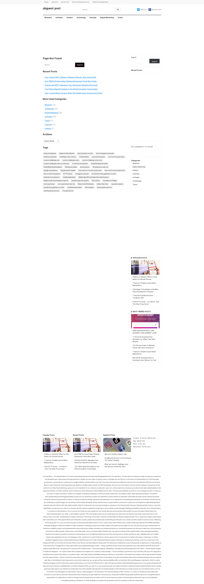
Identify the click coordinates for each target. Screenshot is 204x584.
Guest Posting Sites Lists (80, 2)
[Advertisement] (102, 37)
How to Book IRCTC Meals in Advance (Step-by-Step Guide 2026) (70, 77)
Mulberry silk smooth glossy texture (56, 180)
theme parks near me (104, 187)
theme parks (89, 187)
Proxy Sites (96, 180)
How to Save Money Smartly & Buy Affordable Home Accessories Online (73, 93)
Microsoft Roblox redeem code (116, 454)
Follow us (143, 9)
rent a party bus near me (66, 184)
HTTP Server (67, 174)
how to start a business (52, 174)
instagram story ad (82, 174)
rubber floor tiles (102, 184)
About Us (55, 2)
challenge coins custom (68, 157)
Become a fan (156, 9)
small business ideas (74, 187)
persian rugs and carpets (80, 180)
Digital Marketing (107, 18)
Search (133, 57)
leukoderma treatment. (52, 177)
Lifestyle (92, 18)
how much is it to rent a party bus (90, 170)
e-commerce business (80, 163)
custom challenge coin (51, 160)
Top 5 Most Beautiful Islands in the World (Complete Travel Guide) (71, 89)
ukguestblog (139, 580)
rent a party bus (49, 184)
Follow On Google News (100, 2)
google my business (50, 170)
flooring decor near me (100, 167)
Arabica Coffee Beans (66, 153)
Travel (120, 18)
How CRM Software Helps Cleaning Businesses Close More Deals (71, 81)
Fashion (70, 18)
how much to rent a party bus (115, 170)
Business (48, 18)
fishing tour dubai (71, 167)
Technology (81, 18)
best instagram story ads (105, 153)
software (59, 18)
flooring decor (84, 167)
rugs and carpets (117, 184)
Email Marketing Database (53, 167)
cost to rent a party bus (116, 157)
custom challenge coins (71, 160)
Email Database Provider (99, 163)
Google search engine (68, 170)
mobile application (69, 177)
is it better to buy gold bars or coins (104, 174)
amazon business (50, 153)
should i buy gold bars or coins (54, 187)
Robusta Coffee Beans (86, 184)
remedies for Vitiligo (110, 180)
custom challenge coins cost (92, 160)
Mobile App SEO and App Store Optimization (94, 177)
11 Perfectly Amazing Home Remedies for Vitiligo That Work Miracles (144, 339)
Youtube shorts (67, 191)
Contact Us (65, 2)
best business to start (85, 153)
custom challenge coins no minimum (56, 163)
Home (46, 2)
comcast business (98, 157)
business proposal (50, 157)
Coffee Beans (84, 157)
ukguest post (52, 8)
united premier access (51, 191)
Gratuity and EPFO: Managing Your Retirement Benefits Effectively (71, 85)
